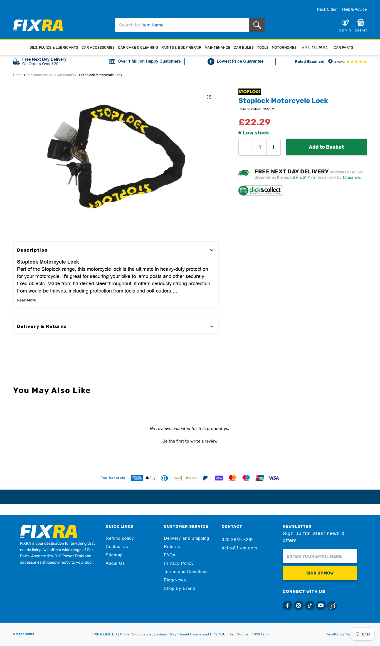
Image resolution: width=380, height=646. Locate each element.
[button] (190, 440)
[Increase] (273, 147)
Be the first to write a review (190, 441)
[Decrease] (246, 147)
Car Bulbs (244, 47)
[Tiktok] (310, 605)
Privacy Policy (179, 563)
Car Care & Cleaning (138, 47)
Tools (262, 47)
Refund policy (120, 538)
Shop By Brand (179, 588)
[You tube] (321, 605)
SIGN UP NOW (320, 573)
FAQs (170, 555)
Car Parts (343, 47)
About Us (115, 563)
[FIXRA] (38, 25)
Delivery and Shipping (186, 538)
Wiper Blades (315, 47)
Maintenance (217, 47)
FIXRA (29, 634)
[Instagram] (298, 605)
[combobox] (182, 25)
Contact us (117, 546)
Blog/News (175, 580)
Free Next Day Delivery (44, 59)
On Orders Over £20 (40, 64)
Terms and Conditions (186, 571)
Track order (326, 9)
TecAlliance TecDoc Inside (346, 634)
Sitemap (114, 555)
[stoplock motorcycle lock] (209, 97)
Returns (172, 546)
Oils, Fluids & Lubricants (53, 47)
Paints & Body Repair (181, 47)
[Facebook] (287, 605)
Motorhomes (284, 47)
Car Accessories (98, 47)
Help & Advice (354, 9)
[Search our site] (258, 25)
